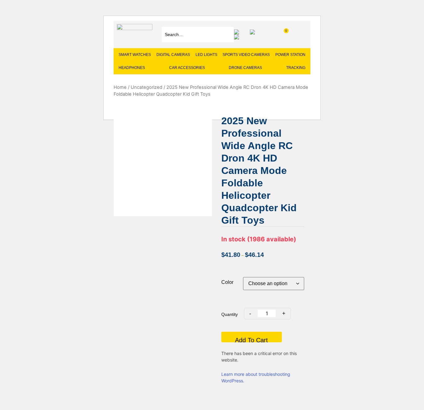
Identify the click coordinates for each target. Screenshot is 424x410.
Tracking (295, 68)
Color (227, 282)
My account (254, 32)
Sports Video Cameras (246, 54)
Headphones (132, 68)
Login (238, 36)
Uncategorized (146, 87)
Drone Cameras (245, 68)
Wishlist (238, 32)
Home (120, 87)
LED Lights (206, 54)
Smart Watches (135, 54)
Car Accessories (187, 68)
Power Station (290, 54)
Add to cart (251, 339)
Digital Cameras (173, 54)
